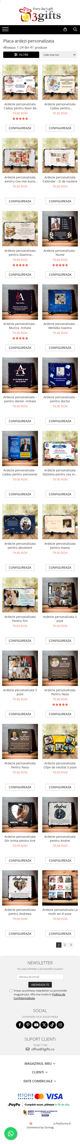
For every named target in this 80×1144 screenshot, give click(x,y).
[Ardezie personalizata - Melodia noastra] (60, 302)
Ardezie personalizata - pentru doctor (60, 399)
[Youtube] (36, 1025)
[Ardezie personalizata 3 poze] (20, 668)
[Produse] (6, 30)
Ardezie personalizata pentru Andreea (20, 912)
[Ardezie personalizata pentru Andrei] (60, 814)
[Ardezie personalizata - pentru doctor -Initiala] (20, 375)
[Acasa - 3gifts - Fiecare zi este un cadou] (40, 14)
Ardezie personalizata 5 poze (60, 619)
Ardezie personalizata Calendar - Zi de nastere (60, 179)
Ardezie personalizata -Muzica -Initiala (19, 326)
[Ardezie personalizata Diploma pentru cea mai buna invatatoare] (60, 448)
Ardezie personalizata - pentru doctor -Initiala (19, 399)
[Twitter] (44, 1025)
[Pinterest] (28, 1025)
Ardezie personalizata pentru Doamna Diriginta (20, 253)
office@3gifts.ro (42, 1049)
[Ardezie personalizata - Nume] (60, 228)
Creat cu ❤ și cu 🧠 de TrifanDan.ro (31, 1123)
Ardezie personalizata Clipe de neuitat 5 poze (60, 765)
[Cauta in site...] (75, 29)
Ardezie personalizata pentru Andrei (60, 839)
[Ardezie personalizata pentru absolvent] (20, 521)
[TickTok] (52, 1025)
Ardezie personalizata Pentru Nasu (20, 765)
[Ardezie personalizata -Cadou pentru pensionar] (20, 448)
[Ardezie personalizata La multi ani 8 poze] (60, 888)
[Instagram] (60, 1025)
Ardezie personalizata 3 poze (20, 692)
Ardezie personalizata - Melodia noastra (60, 326)
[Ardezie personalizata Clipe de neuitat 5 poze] (60, 741)
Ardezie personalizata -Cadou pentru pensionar (20, 472)
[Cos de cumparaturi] (65, 29)
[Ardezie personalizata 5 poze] (60, 595)
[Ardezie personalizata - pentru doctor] (60, 375)
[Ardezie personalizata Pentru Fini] (20, 595)
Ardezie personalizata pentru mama (60, 546)
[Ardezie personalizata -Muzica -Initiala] (20, 302)
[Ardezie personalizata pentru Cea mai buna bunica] (20, 155)
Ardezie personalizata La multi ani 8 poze (60, 912)
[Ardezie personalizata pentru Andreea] (20, 888)
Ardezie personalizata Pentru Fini (20, 619)
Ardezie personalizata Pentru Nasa (60, 692)
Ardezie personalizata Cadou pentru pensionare (60, 106)
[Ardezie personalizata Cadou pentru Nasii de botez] (20, 82)
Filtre (22, 55)
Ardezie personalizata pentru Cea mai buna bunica (20, 179)
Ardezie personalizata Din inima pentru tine (20, 839)
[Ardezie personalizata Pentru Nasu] (20, 741)
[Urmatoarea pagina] (71, 945)
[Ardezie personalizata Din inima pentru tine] (20, 814)
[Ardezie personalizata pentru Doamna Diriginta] (20, 228)
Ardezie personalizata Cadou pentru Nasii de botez (20, 106)
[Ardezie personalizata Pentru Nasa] (60, 668)
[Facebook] (19, 1025)
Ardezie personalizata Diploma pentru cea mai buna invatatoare (60, 472)
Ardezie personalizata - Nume (60, 253)
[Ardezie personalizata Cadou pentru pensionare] (60, 82)
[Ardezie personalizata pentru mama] (60, 521)
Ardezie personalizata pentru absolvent (20, 546)
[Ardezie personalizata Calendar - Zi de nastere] (60, 155)
